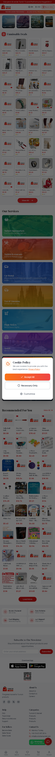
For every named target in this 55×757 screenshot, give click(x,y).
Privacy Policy (34, 369)
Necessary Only (29, 385)
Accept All (29, 377)
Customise (29, 393)
